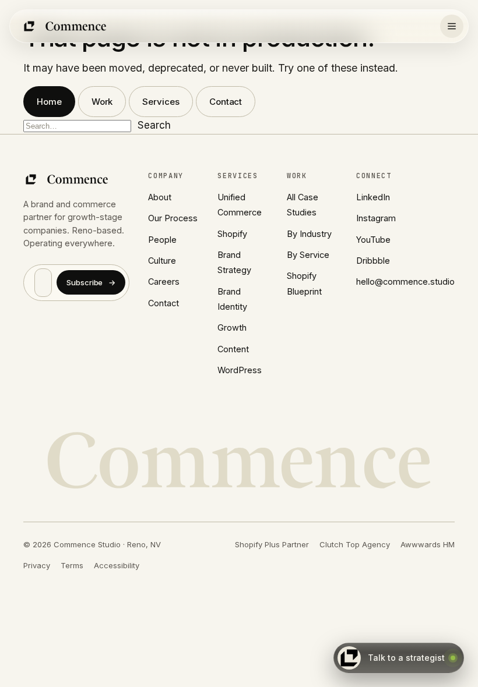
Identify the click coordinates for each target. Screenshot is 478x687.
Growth (232, 327)
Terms (72, 565)
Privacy (36, 565)
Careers (164, 281)
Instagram (376, 218)
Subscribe (90, 282)
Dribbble (373, 260)
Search (154, 125)
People (162, 240)
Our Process (173, 218)
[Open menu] (451, 26)
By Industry (309, 234)
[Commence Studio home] (65, 26)
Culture (162, 260)
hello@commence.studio (405, 281)
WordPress (239, 370)
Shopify (232, 234)
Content (233, 349)
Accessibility (116, 565)
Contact (225, 101)
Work (102, 101)
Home (49, 101)
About (159, 197)
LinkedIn (373, 197)
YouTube (373, 240)
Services (160, 101)
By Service (308, 255)
